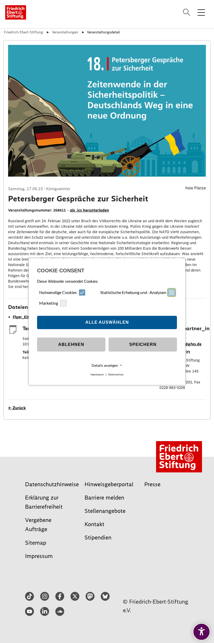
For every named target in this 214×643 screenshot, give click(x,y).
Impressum (97, 374)
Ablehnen (71, 344)
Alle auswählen (107, 322)
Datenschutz (115, 374)
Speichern (143, 344)
